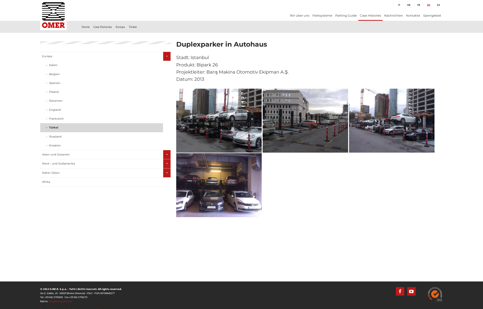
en (408, 4)
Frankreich (56, 118)
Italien (53, 65)
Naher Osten (51, 172)
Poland (54, 92)
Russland (55, 136)
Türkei (53, 127)
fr (418, 4)
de (428, 4)
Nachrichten (393, 15)
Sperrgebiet (432, 15)
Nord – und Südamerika (58, 163)
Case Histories (370, 15)
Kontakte (413, 15)
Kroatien (55, 145)
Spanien (54, 83)
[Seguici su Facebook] (400, 291)
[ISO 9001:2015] (435, 294)
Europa (47, 56)
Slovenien (56, 100)
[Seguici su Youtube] (411, 291)
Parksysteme (322, 15)
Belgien (54, 74)
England (55, 109)
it (399, 4)
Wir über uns (299, 15)
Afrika (46, 182)
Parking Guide (346, 15)
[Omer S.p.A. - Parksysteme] (53, 15)
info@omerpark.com (60, 301)
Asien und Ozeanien (56, 154)
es (438, 4)
